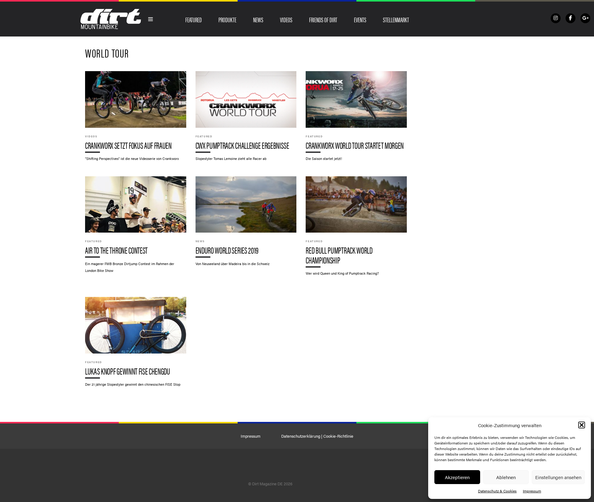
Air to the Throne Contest (135, 227)
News (258, 19)
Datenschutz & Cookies (497, 491)
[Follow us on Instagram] (556, 18)
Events (360, 19)
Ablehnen (506, 477)
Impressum (532, 491)
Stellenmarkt (396, 19)
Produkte (227, 19)
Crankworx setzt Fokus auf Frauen (135, 119)
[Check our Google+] (585, 18)
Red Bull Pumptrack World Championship (356, 229)
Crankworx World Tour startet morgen (356, 119)
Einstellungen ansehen (558, 477)
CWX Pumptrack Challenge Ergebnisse (246, 119)
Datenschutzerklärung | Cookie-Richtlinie (317, 436)
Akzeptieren (457, 477)
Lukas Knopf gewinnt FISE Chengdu (135, 345)
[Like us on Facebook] (570, 18)
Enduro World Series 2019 (246, 224)
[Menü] (150, 19)
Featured (193, 19)
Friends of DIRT (323, 19)
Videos (286, 19)
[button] (582, 425)
